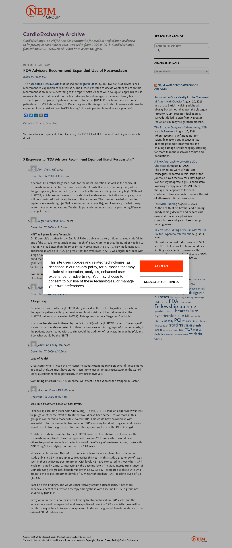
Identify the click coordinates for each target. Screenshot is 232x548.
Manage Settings (161, 282)
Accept (161, 266)
